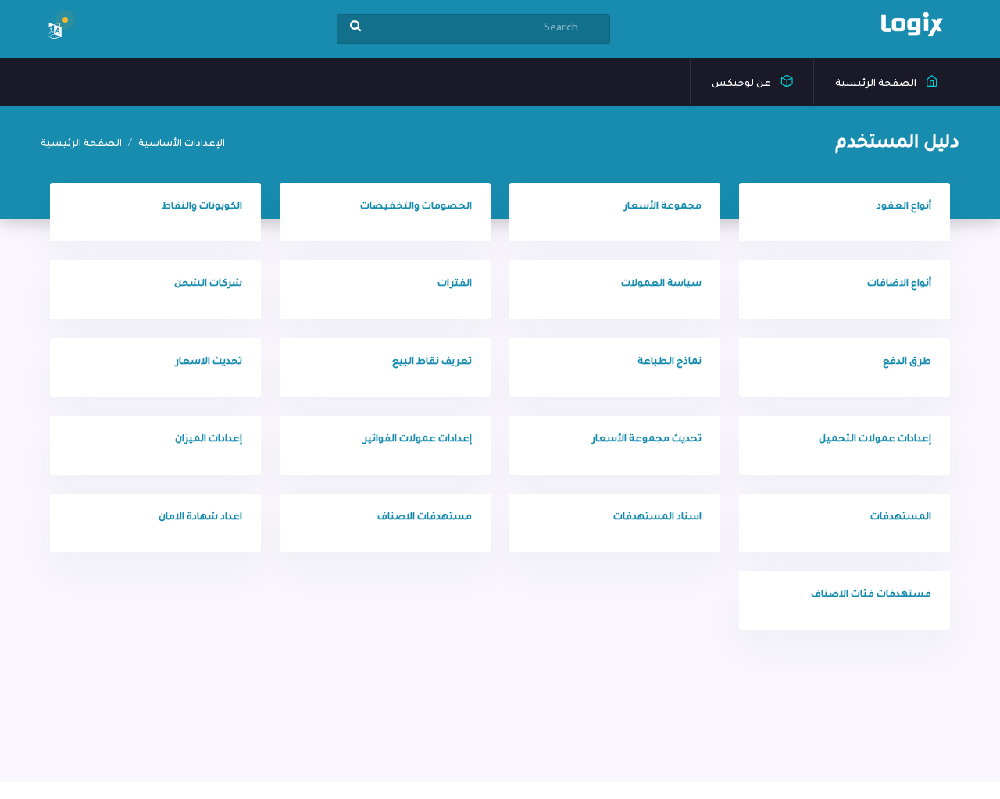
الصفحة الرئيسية (877, 84)
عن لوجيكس (742, 84)
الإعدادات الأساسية (181, 144)
